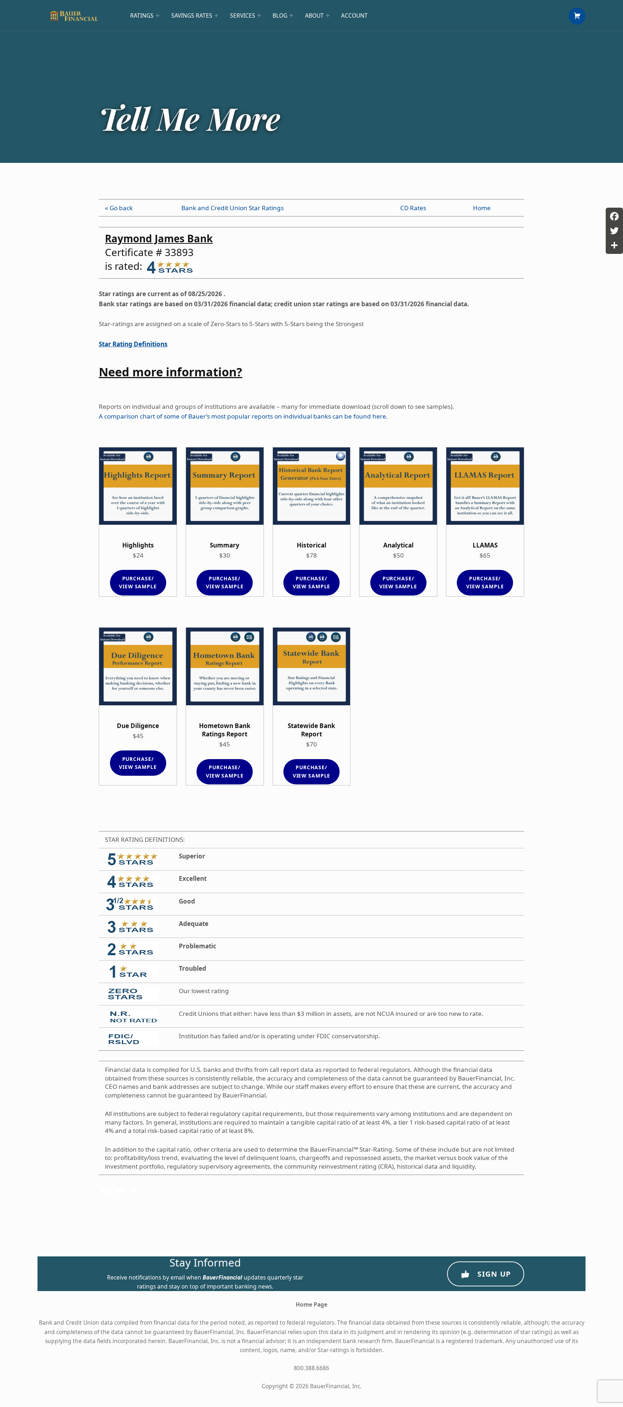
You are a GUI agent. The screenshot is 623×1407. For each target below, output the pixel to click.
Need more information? (170, 372)
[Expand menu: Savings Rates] (216, 15)
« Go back (119, 208)
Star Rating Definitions (133, 344)
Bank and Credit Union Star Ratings (232, 208)
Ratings (142, 16)
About (314, 16)
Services (242, 16)
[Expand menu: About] (328, 15)
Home (482, 208)
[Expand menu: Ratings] (157, 15)
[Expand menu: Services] (259, 15)
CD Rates (413, 208)
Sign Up (494, 1274)
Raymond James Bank (159, 238)
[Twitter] (614, 231)
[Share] (614, 245)
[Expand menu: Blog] (291, 15)
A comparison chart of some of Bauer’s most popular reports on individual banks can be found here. (243, 416)
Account (354, 16)
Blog (280, 16)
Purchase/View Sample (138, 582)
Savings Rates (191, 16)
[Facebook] (614, 216)
